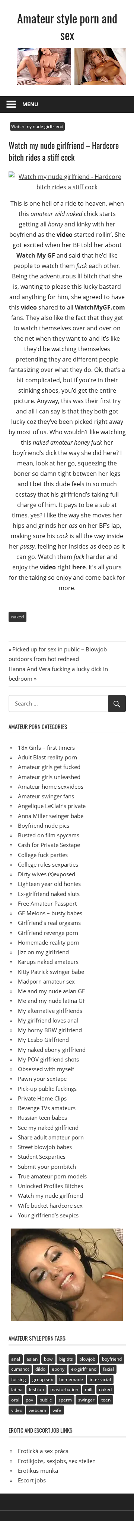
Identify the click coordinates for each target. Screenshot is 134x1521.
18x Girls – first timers (46, 747)
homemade (71, 1379)
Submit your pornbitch (47, 1166)
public (45, 1400)
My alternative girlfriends (50, 1010)
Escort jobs (32, 1480)
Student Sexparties (42, 1156)
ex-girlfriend (83, 1369)
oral (15, 1400)
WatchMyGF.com (100, 307)
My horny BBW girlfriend (50, 1030)
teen (106, 1400)
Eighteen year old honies (49, 883)
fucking (18, 1379)
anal (15, 1359)
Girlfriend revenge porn (48, 932)
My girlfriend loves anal (48, 1020)
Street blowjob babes (45, 1147)
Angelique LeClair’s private (52, 805)
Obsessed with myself (46, 1069)
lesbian (36, 1389)
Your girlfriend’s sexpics (48, 1215)
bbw (48, 1359)
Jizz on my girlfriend (43, 952)
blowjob (87, 1359)
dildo (40, 1369)
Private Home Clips (42, 1098)
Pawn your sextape (42, 1078)
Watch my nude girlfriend (37, 126)
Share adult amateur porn (51, 1137)
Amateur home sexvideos (50, 786)
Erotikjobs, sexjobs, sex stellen (57, 1461)
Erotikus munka (38, 1470)
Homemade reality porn (48, 942)
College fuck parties (43, 854)
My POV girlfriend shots (48, 1059)
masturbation (64, 1389)
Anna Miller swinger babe (50, 816)
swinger (86, 1400)
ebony (58, 1369)
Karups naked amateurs (48, 961)
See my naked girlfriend (48, 1127)
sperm (65, 1400)
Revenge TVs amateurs (47, 1108)
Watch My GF (35, 255)
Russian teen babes (42, 1117)
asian (32, 1359)
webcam (37, 1410)
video (16, 1410)
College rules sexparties (48, 864)
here (79, 567)
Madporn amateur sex (46, 981)
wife (56, 1410)
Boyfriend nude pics (43, 825)
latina (17, 1389)
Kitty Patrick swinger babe (51, 971)
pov (29, 1400)
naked (17, 617)
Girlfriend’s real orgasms (49, 922)
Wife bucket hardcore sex (50, 1205)
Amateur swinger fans (46, 796)
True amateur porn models (52, 1176)
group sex (42, 1379)
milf (89, 1389)
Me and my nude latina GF (52, 1000)
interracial (100, 1379)
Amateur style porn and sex (67, 26)
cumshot (20, 1369)
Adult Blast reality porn (47, 757)
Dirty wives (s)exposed (46, 874)
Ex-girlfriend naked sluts (49, 893)
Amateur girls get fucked (49, 767)
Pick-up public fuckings (47, 1088)
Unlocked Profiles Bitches (50, 1186)
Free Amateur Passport (47, 903)
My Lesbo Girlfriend (43, 1039)
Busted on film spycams (48, 835)
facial (108, 1369)
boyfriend (112, 1359)
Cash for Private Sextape (49, 844)
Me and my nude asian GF (51, 991)
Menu (30, 104)
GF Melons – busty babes (50, 913)
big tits (66, 1359)
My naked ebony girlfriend (52, 1049)
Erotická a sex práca (43, 1451)
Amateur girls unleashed (49, 777)
